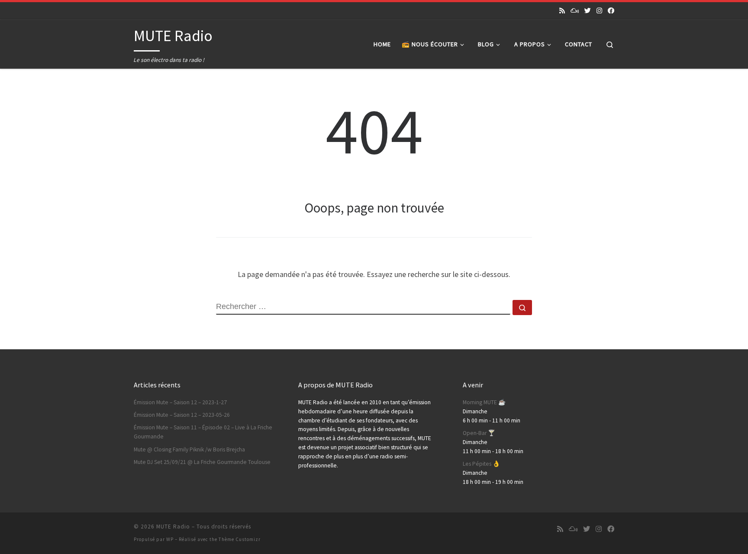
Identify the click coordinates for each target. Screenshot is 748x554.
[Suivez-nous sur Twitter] (587, 11)
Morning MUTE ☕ (484, 402)
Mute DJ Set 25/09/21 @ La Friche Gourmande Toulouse (202, 462)
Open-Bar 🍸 (479, 433)
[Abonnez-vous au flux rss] (562, 11)
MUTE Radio (173, 526)
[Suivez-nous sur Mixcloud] (575, 11)
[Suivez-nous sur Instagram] (599, 11)
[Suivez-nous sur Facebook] (611, 11)
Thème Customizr (240, 539)
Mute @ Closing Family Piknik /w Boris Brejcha (189, 449)
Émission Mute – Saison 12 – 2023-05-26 (182, 415)
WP (170, 539)
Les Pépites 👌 (481, 463)
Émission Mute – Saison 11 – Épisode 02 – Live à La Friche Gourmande (203, 432)
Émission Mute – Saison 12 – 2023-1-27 (180, 402)
